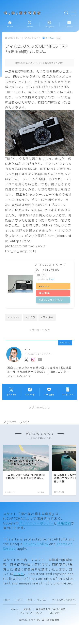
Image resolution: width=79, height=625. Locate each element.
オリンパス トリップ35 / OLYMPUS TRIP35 (50, 270)
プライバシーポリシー (36, 523)
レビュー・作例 (24, 600)
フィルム (49, 38)
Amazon (44, 286)
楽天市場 (44, 293)
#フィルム (47, 317)
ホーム (14, 609)
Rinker (52, 279)
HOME (6, 600)
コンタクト (56, 612)
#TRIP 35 (13, 317)
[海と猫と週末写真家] (23, 13)
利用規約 (64, 523)
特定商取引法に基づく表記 (50, 609)
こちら (19, 574)
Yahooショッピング (51, 300)
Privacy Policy (35, 544)
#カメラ (30, 317)
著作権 (27, 609)
